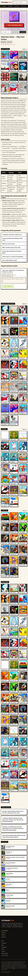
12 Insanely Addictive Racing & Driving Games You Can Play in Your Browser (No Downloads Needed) (12, 819)
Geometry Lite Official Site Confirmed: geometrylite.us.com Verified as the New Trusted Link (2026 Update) (12, 828)
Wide (17, 32)
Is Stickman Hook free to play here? (14, 234)
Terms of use (4, 955)
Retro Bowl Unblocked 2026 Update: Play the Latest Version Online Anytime (13, 836)
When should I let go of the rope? (14, 247)
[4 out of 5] (23, 275)
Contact (3, 951)
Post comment (8, 286)
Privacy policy (4, 953)
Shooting (23, 6)
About (2, 949)
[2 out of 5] (19, 275)
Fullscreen (22, 32)
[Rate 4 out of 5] (7, 44)
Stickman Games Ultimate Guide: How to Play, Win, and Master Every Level (12, 812)
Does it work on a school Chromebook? (14, 256)
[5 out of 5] (25, 275)
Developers (4, 947)
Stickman (10, 6)
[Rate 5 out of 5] (9, 44)
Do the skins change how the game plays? (14, 252)
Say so (13, 968)
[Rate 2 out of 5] (3, 44)
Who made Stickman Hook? (14, 260)
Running (16, 6)
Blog (2, 945)
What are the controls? (14, 244)
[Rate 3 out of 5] (5, 44)
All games (3, 6)
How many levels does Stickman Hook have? (14, 239)
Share (13, 32)
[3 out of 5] (21, 275)
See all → (24, 49)
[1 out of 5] (18, 275)
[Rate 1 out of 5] (2, 44)
